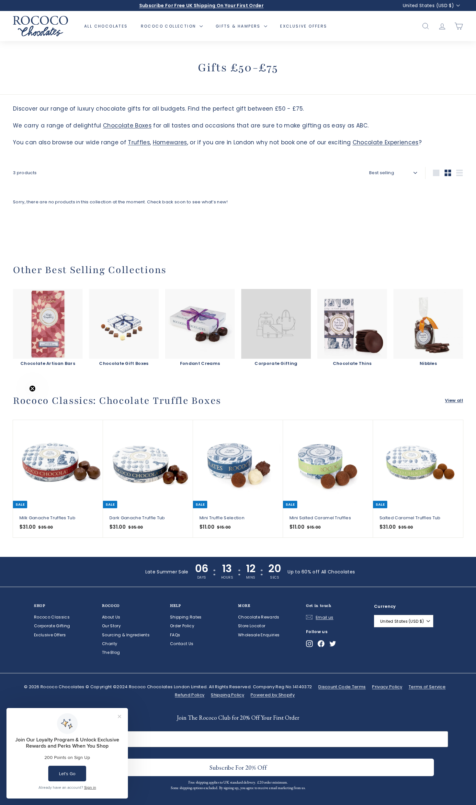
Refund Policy (189, 695)
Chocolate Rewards (258, 617)
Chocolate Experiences (386, 142)
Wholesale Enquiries (258, 635)
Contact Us (181, 643)
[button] (18, 402)
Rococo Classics (52, 617)
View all (454, 400)
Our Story (111, 626)
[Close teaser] (32, 388)
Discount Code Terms (342, 687)
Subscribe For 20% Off (238, 767)
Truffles (139, 142)
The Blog (111, 652)
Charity (109, 643)
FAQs (175, 635)
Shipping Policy (227, 695)
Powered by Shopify (273, 695)
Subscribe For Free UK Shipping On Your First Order (201, 5)
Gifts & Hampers (239, 26)
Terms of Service (427, 687)
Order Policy (182, 626)
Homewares (170, 142)
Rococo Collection (169, 26)
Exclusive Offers (303, 26)
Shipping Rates (186, 617)
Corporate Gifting (52, 626)
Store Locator (251, 626)
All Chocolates (106, 26)
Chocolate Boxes (127, 125)
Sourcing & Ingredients (126, 635)
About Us (111, 617)
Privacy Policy (387, 687)
